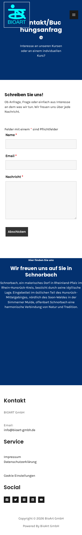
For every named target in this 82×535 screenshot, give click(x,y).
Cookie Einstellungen (19, 475)
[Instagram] (24, 500)
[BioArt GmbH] (17, 15)
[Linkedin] (33, 500)
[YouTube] (41, 500)
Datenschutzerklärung (20, 462)
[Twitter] (15, 500)
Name (11, 135)
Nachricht (14, 177)
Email (11, 156)
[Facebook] (7, 500)
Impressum (12, 457)
